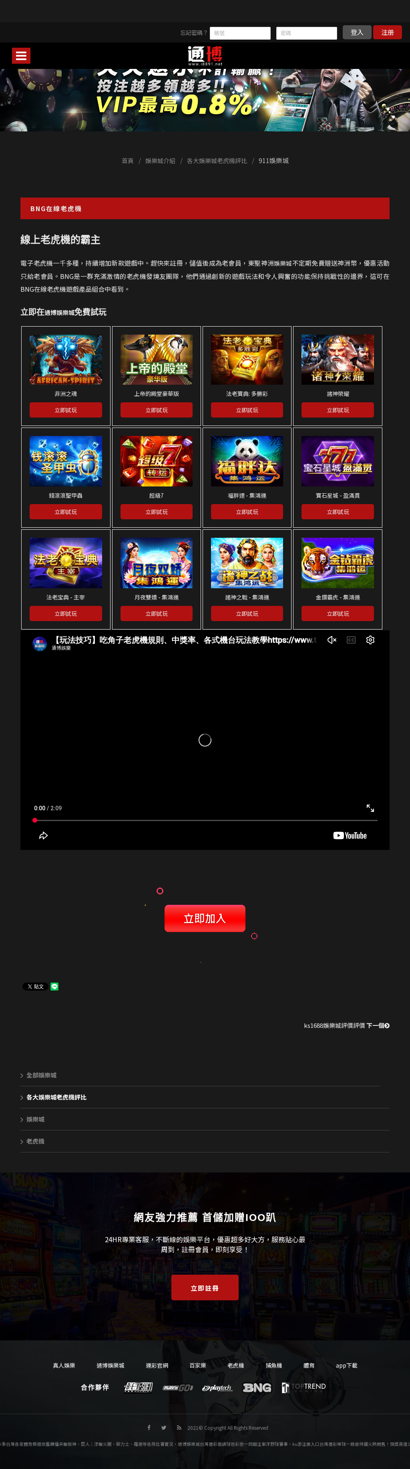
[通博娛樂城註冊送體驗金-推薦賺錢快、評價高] (205, 83)
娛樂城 (283, 263)
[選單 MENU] (21, 56)
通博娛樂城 (59, 312)
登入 (357, 32)
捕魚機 (273, 1365)
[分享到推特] (164, 1428)
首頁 (128, 160)
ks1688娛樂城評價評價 (344, 1025)
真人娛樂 (64, 1365)
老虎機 (35, 1141)
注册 (387, 32)
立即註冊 (205, 1288)
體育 (309, 1365)
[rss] (179, 1428)
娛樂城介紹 (160, 160)
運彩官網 (157, 1365)
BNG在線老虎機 (56, 208)
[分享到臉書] (149, 1428)
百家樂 (197, 1365)
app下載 (347, 1365)
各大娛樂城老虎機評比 (217, 160)
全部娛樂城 (41, 1075)
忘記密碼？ (194, 32)
